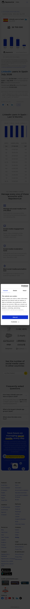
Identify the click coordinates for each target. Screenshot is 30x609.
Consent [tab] (5, 290)
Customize (14, 321)
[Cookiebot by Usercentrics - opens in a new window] (21, 286)
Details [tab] (15, 290)
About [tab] (24, 290)
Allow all (15, 317)
